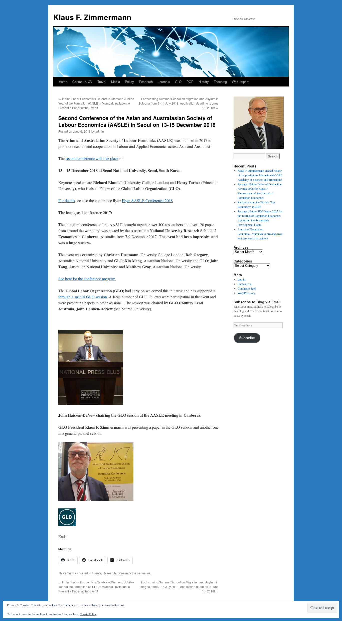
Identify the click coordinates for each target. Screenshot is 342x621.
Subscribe (247, 338)
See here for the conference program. (87, 278)
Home (63, 81)
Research (146, 81)
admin (99, 131)
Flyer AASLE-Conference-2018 (147, 200)
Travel (101, 81)
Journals (164, 81)
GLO (178, 81)
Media (115, 81)
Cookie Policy (88, 614)
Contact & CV (82, 81)
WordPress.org (246, 293)
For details (66, 200)
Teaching (220, 81)
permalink (143, 573)
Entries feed (245, 284)
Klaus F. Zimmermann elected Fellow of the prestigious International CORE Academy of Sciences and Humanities (260, 175)
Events (96, 573)
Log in (241, 279)
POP (190, 81)
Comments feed (247, 288)
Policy (129, 81)
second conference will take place (92, 158)
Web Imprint (240, 81)
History (204, 81)
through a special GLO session (82, 296)
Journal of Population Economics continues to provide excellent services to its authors (260, 233)
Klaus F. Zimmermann (92, 17)
